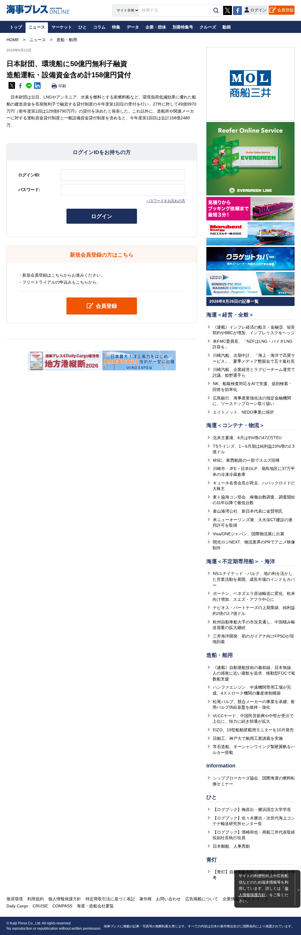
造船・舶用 (219, 655)
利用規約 (35, 898)
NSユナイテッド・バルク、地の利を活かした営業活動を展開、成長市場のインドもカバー (254, 579)
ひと (211, 797)
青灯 (211, 860)
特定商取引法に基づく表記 (110, 898)
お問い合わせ (168, 898)
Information (220, 766)
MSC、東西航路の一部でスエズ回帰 (246, 460)
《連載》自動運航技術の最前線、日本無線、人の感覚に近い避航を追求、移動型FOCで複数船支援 (254, 673)
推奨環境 (14, 898)
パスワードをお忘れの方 (165, 201)
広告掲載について (201, 898)
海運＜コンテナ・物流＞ (235, 425)
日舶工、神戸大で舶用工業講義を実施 (248, 738)
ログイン (101, 216)
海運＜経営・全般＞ (230, 315)
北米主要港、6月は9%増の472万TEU (247, 437)
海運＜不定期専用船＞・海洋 (240, 561)
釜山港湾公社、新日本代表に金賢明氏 (248, 511)
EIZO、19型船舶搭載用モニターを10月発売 (253, 729)
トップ (16, 27)
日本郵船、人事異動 (231, 846)
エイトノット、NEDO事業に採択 (243, 412)
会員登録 (285, 10)
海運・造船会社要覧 (95, 906)
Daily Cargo (17, 906)
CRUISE (40, 906)
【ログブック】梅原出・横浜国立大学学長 (252, 809)
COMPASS (62, 906)
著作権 (145, 898)
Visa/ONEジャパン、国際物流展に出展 (248, 533)
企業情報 (231, 898)
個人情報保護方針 (64, 898)
